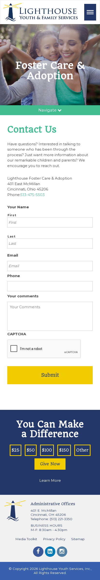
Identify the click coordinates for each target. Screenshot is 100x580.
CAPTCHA (16, 334)
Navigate (48, 110)
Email (12, 255)
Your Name (18, 207)
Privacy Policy (54, 539)
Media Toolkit (26, 539)
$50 (31, 450)
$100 (47, 450)
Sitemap (78, 539)
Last (12, 236)
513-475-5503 (32, 194)
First (12, 215)
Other (82, 450)
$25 (15, 450)
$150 (64, 450)
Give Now (50, 463)
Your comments (23, 296)
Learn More (50, 480)
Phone (13, 275)
